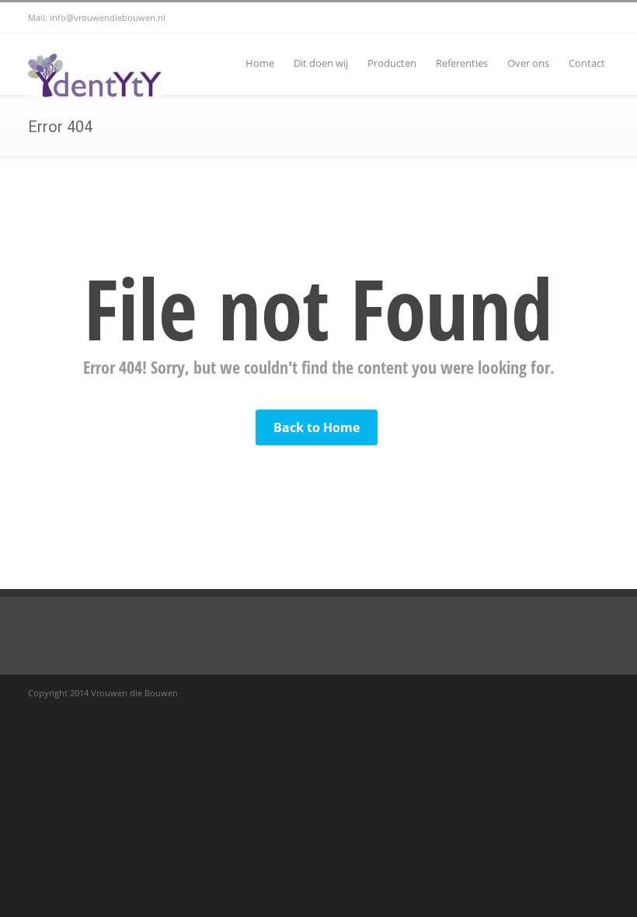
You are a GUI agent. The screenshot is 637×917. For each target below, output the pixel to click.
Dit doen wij (321, 63)
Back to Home (316, 427)
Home (259, 63)
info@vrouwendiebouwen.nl (107, 17)
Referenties (462, 63)
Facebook (562, 17)
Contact (587, 63)
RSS (593, 17)
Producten (391, 63)
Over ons (528, 63)
